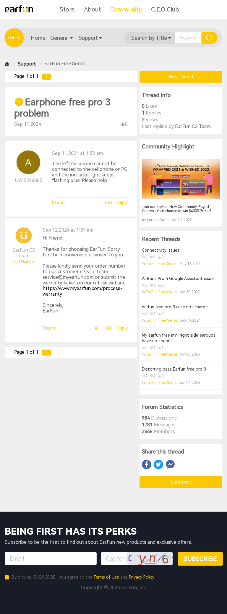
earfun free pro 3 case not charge (175, 306)
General (59, 38)
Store (67, 9)
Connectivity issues (160, 250)
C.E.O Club (165, 9)
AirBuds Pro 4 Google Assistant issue (178, 278)
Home (38, 38)
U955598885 (28, 180)
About (92, 9)
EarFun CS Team (23, 252)
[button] (38, 38)
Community (126, 9)
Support (88, 38)
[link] (7, 64)
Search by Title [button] (149, 38)
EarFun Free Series (161, 264)
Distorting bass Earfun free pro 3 (174, 369)
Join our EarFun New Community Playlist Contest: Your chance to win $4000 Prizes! (176, 209)
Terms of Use (106, 577)
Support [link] (27, 64)
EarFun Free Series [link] (65, 63)
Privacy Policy (141, 577)
